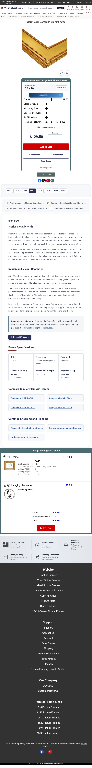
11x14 (17, 190)
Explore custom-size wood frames (65, 428)
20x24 (63, 190)
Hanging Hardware (33, 122)
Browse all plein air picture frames (27, 428)
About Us (48, 685)
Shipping (48, 648)
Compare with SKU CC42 (22, 398)
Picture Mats (48, 600)
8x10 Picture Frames (48, 712)
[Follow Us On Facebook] (42, 752)
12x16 (32, 190)
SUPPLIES (80, 13)
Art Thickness (30, 117)
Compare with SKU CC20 (60, 407)
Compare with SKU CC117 (23, 407)
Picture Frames (13, 17)
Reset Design (46, 161)
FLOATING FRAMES (21, 13)
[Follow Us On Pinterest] (50, 752)
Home (3, 17)
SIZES (72, 13)
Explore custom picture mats (24, 437)
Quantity (55, 133)
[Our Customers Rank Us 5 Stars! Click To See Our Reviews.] (9, 3)
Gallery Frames (48, 595)
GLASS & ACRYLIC (49, 13)
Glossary (48, 664)
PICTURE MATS (35, 13)
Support (48, 627)
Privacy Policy (48, 658)
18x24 (55, 190)
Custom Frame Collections (48, 590)
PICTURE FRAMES (6, 13)
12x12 (24, 190)
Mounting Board (31, 108)
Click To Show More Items (46, 127)
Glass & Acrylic (31, 104)
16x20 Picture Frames (48, 722)
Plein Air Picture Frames (46, 17)
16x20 (40, 190)
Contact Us (48, 632)
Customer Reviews (48, 690)
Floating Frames (48, 575)
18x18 (48, 190)
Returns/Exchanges (48, 653)
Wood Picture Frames (28, 17)
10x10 (9, 190)
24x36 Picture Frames (48, 733)
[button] (68, 8)
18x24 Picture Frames (48, 727)
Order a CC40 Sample (20, 337)
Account (48, 638)
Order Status (48, 643)
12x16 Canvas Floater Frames (48, 611)
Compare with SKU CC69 (60, 398)
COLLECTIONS (62, 13)
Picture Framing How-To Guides (48, 669)
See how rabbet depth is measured (36, 328)
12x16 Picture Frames (48, 717)
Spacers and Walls (32, 113)
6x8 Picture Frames (48, 707)
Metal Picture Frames (48, 585)
